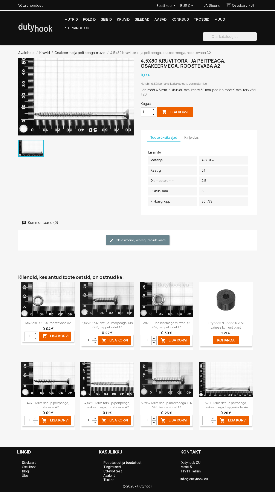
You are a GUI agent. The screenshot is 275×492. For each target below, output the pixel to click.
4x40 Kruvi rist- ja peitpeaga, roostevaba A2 (48, 405)
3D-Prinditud (76, 28)
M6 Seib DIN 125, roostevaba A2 (48, 323)
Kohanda (226, 340)
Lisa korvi (175, 111)
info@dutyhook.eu (194, 479)
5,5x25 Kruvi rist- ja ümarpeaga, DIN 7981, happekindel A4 (107, 325)
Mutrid (71, 19)
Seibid (106, 19)
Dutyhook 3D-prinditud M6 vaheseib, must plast (225, 325)
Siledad (142, 19)
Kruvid (123, 19)
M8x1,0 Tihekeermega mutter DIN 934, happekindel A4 (166, 325)
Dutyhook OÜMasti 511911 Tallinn (190, 467)
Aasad (160, 19)
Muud (219, 19)
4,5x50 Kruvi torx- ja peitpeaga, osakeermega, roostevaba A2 (107, 405)
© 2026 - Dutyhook (137, 486)
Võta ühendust (30, 5)
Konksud (180, 19)
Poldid (89, 19)
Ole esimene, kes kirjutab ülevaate (140, 240)
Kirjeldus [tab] (191, 137)
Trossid (201, 19)
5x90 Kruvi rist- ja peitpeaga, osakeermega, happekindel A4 (226, 405)
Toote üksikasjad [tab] (163, 137)
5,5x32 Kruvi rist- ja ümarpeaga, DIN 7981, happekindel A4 (166, 405)
